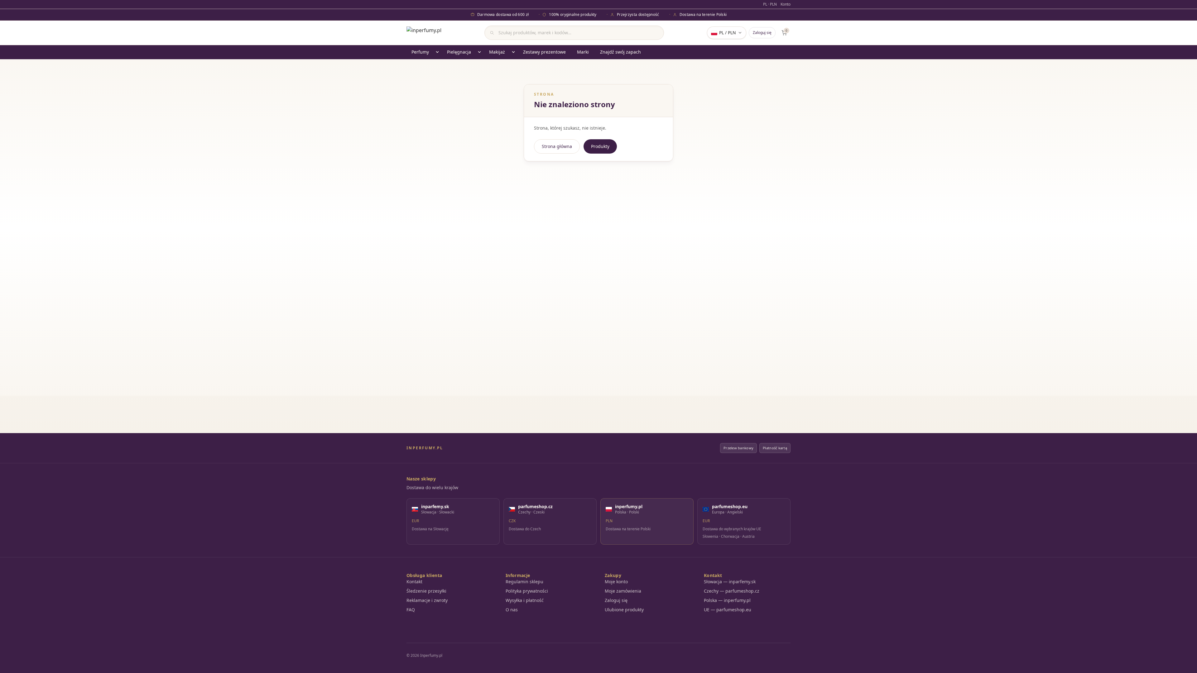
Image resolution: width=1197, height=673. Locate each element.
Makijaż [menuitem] (497, 52)
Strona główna (557, 146)
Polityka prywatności (527, 591)
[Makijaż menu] (513, 52)
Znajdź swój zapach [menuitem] (620, 52)
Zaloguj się (762, 32)
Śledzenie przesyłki (426, 591)
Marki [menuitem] (583, 52)
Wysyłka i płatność (525, 600)
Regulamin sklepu (524, 582)
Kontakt (414, 582)
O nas (512, 610)
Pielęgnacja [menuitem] (459, 52)
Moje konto (616, 582)
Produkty (600, 146)
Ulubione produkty (624, 610)
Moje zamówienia (623, 591)
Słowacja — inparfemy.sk (730, 582)
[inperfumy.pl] (423, 32)
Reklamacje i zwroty (427, 600)
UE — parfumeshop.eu (727, 610)
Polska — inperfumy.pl (727, 600)
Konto (786, 4)
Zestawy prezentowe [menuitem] (544, 52)
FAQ (410, 610)
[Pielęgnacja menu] (479, 52)
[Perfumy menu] (437, 52)
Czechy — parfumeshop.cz (731, 591)
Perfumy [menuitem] (420, 52)
